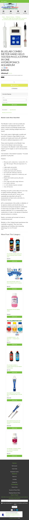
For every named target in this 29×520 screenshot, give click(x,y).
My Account (14, 465)
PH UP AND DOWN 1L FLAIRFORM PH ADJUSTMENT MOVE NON (14, 366)
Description (4, 109)
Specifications (13, 109)
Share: (2, 67)
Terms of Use (14, 487)
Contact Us (14, 482)
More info (10, 73)
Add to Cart (15, 85)
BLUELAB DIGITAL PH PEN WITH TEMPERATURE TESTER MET (14, 394)
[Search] (2, 1)
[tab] (5, 109)
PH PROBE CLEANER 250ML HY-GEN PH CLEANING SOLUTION (14, 450)
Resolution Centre (14, 471)
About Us (14, 476)
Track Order (14, 468)
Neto (19, 518)
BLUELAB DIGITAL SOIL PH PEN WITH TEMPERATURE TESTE (13, 422)
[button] (14, 88)
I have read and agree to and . (15, 504)
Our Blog (14, 479)
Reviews (4, 112)
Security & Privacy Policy (14, 490)
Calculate (15, 104)
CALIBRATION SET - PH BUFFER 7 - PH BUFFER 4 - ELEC (13, 339)
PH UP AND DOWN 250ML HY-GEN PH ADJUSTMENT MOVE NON (14, 255)
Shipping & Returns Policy (14, 492)
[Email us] (12, 510)
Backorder (14, 288)
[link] (14, 510)
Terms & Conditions (18, 503)
